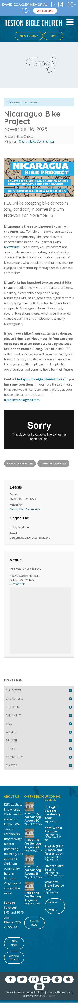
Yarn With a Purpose (53, 829)
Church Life (27, 141)
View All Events (53, 906)
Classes (11, 765)
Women (11, 732)
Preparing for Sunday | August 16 (33, 869)
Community (45, 141)
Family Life (13, 715)
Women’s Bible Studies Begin (54, 885)
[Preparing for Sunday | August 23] (29, 833)
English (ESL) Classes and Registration (54, 849)
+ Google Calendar (20, 463)
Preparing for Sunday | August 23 (33, 843)
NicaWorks (12, 247)
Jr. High (11, 748)
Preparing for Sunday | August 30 (33, 816)
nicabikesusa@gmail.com (21, 400)
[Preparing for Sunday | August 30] (29, 806)
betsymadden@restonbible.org (41, 379)
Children (12, 707)
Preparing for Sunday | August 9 (33, 896)
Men (9, 723)
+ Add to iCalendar (53, 463)
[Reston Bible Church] (33, 23)
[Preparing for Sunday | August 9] (29, 886)
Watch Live (45, 11)
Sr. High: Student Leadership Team (53, 812)
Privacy (51, 996)
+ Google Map (17, 583)
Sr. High (11, 740)
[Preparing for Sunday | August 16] (29, 859)
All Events (13, 690)
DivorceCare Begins (54, 867)
